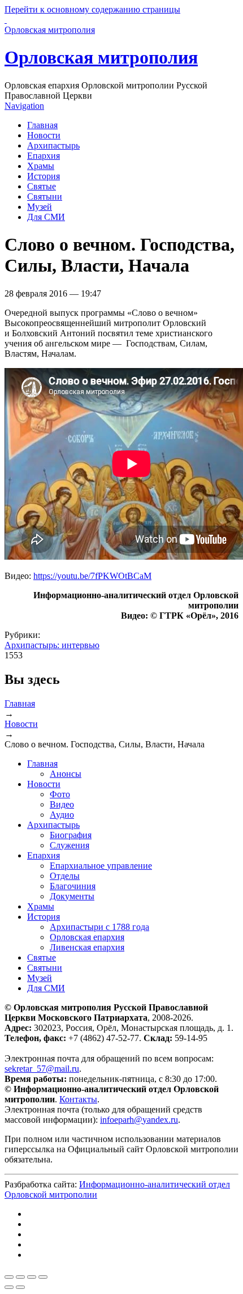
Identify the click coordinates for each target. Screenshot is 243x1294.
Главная (42, 125)
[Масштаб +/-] (42, 1277)
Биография (71, 835)
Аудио (62, 814)
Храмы (40, 166)
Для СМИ (46, 217)
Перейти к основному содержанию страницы (92, 9)
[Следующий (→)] (20, 1287)
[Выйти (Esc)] (9, 1277)
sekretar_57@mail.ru (42, 1068)
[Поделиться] (20, 1277)
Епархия (43, 155)
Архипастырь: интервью (52, 645)
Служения (69, 845)
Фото (60, 794)
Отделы (65, 876)
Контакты (78, 1099)
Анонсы (65, 774)
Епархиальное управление (101, 865)
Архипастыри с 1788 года (99, 927)
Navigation (24, 106)
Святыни (44, 196)
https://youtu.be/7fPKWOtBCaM (92, 576)
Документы (72, 896)
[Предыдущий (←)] (9, 1287)
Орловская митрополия (101, 57)
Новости (43, 135)
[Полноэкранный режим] (31, 1277)
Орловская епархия (87, 937)
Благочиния (73, 886)
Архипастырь (53, 145)
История (43, 176)
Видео (62, 804)
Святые (41, 186)
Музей (39, 207)
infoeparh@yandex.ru (139, 1119)
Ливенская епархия (87, 947)
